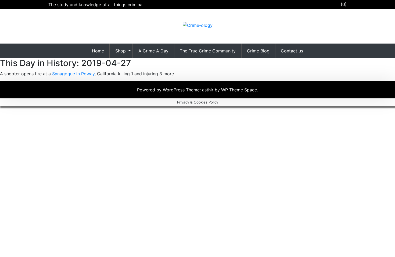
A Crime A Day (153, 50)
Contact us (292, 50)
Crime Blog (258, 50)
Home (98, 50)
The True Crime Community (208, 50)
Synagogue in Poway (73, 73)
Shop (120, 50)
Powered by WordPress (161, 89)
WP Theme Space (239, 89)
